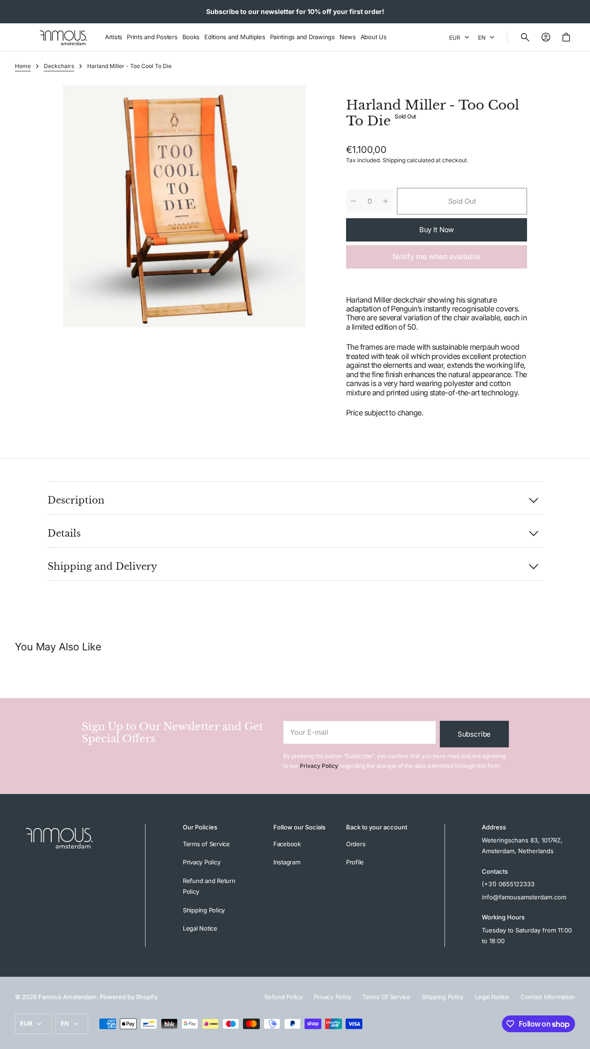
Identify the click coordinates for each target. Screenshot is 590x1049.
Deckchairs (59, 65)
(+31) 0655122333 (508, 884)
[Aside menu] (25, 37)
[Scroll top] (578, 1037)
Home (23, 65)
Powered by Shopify (129, 997)
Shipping (393, 160)
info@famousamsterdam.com (524, 897)
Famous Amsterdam (67, 997)
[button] (525, 37)
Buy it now (436, 229)
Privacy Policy (319, 765)
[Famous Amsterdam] (63, 37)
